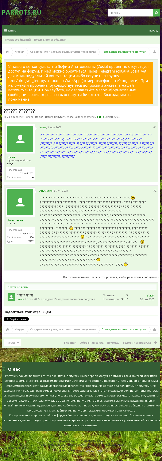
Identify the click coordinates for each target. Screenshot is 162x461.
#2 (155, 190)
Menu (12, 30)
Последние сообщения (50, 39)
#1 (155, 127)
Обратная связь (92, 342)
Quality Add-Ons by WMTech (81, 444)
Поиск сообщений (18, 39)
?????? (31, 241)
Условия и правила (137, 342)
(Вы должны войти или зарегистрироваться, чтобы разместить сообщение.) (110, 277)
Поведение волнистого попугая (44, 117)
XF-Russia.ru (22, 448)
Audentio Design (93, 451)
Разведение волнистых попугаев (74, 299)
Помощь (113, 342)
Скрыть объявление (155, 64)
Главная (70, 342)
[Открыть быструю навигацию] (154, 52)
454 (32, 237)
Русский (11, 342)
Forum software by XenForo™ (81, 441)
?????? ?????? (25, 295)
